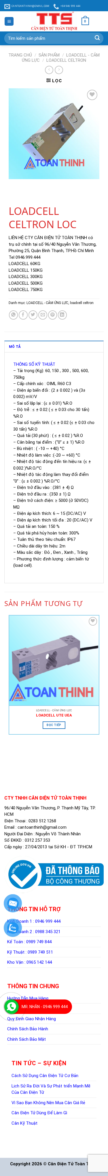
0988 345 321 (47, 931)
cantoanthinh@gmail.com (42, 827)
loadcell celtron (66, 60)
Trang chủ (20, 55)
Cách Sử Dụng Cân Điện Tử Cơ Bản (45, 1075)
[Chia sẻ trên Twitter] (33, 314)
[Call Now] (11, 1006)
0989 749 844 (39, 941)
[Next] (25, 184)
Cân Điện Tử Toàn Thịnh (73, 1163)
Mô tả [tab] (14, 347)
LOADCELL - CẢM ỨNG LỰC (47, 303)
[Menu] (9, 21)
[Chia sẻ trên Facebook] (23, 314)
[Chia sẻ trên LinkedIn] (62, 314)
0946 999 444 (47, 921)
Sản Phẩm (49, 55)
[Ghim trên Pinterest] (52, 314)
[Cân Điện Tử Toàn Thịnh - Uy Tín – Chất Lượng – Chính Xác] (54, 21)
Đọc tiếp (54, 725)
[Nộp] (97, 38)
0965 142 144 (39, 962)
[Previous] (14, 184)
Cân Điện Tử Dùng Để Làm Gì (39, 1112)
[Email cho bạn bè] (42, 314)
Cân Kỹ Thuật (24, 1123)
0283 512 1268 (42, 821)
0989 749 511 (40, 952)
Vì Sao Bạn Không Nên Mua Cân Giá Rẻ (48, 1102)
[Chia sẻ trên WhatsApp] (13, 314)
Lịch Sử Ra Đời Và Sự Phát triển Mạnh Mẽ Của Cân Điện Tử (51, 1089)
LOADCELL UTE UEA (54, 715)
